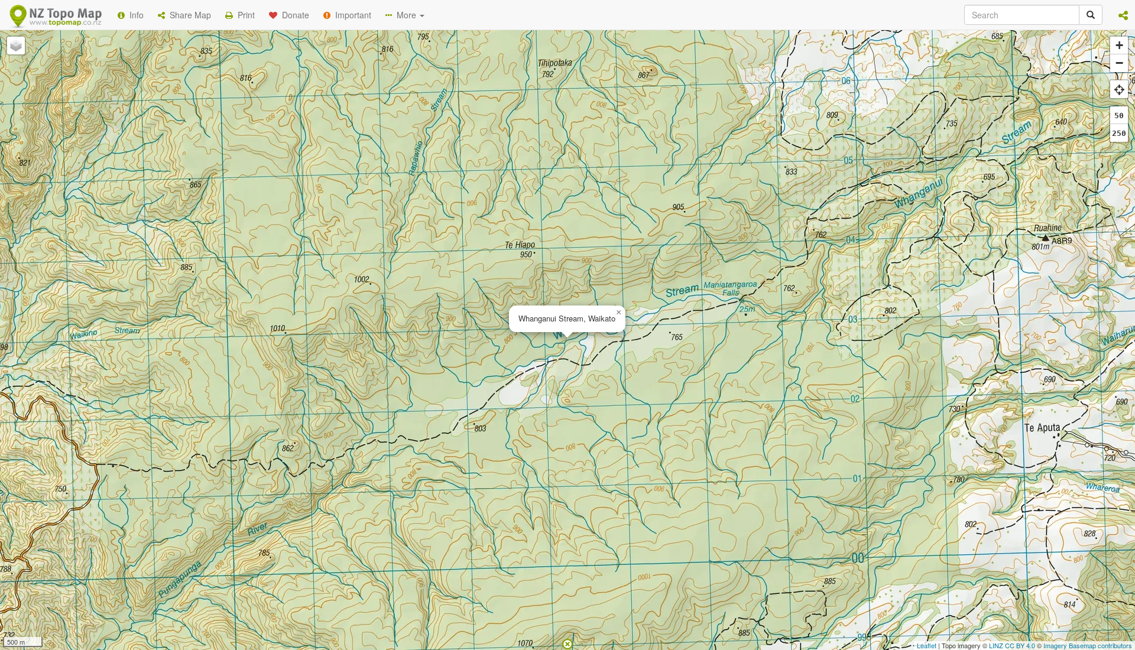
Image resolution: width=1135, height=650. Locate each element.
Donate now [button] (356, 153)
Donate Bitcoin (357, 197)
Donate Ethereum (444, 197)
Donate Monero (532, 197)
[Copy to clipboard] (602, 153)
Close (805, 241)
